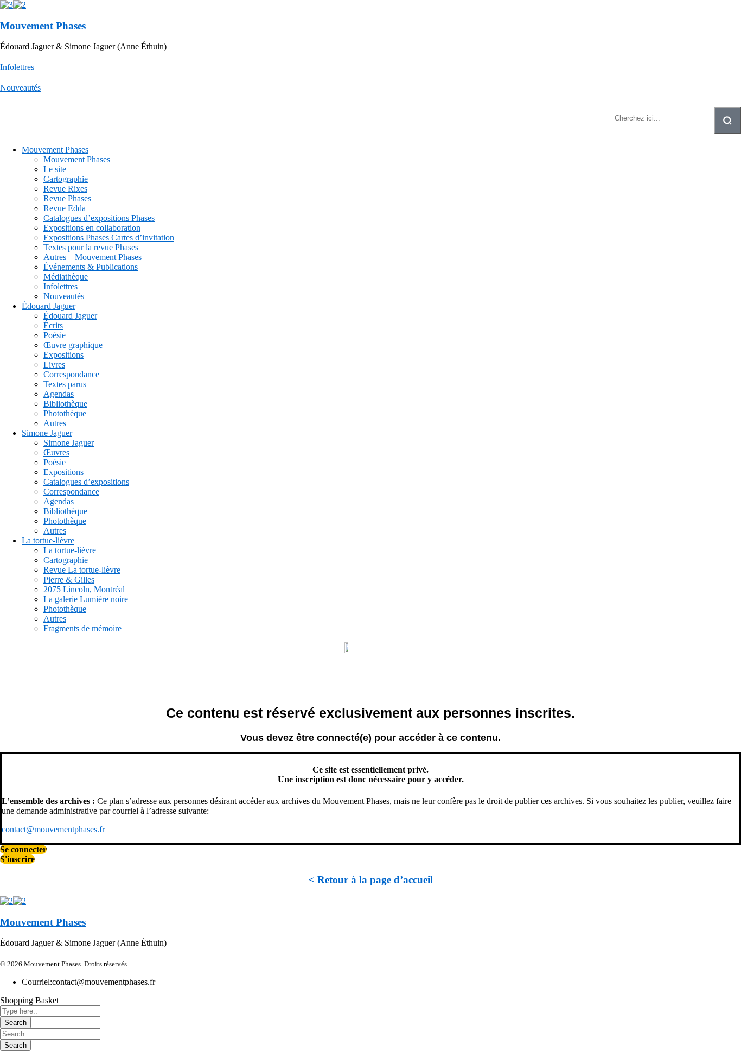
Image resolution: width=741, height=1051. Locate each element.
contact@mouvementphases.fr (53, 829)
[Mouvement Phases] (6, 4)
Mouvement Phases (43, 25)
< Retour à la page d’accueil (371, 879)
